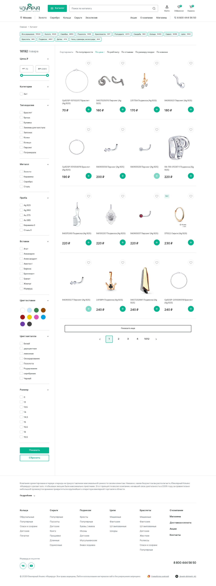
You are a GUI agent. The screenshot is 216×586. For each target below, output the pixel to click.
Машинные (115, 516)
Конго (53, 530)
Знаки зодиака (87, 544)
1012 (146, 339)
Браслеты (26, 39)
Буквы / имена (87, 526)
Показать (34, 450)
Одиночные (56, 544)
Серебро (55, 17)
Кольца (67, 17)
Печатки (24, 535)
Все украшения (28, 34)
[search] (154, 8)
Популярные (26, 521)
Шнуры (113, 530)
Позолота (82, 34)
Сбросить (34, 458)
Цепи (183, 34)
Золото (43, 17)
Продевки (55, 535)
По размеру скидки (144, 52)
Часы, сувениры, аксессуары (83, 39)
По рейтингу (113, 52)
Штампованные (118, 526)
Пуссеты (55, 521)
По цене (99, 52)
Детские (24, 530)
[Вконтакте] (23, 566)
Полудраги (119, 34)
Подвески (43, 39)
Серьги (78, 17)
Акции (133, 17)
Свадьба (137, 34)
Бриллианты (100, 34)
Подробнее (26, 496)
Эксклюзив (91, 17)
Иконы (83, 530)
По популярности (84, 52)
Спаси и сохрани (28, 526)
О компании (146, 17)
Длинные (54, 540)
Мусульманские (88, 540)
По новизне (162, 52)
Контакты (175, 535)
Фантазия (115, 521)
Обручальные (27, 516)
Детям (59, 39)
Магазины (161, 17)
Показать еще (128, 328)
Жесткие (144, 535)
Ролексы (144, 540)
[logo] (30, 8)
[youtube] (31, 566)
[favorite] (89, 63)
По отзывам (127, 52)
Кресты (84, 516)
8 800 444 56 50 (186, 17)
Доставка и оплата (180, 523)
